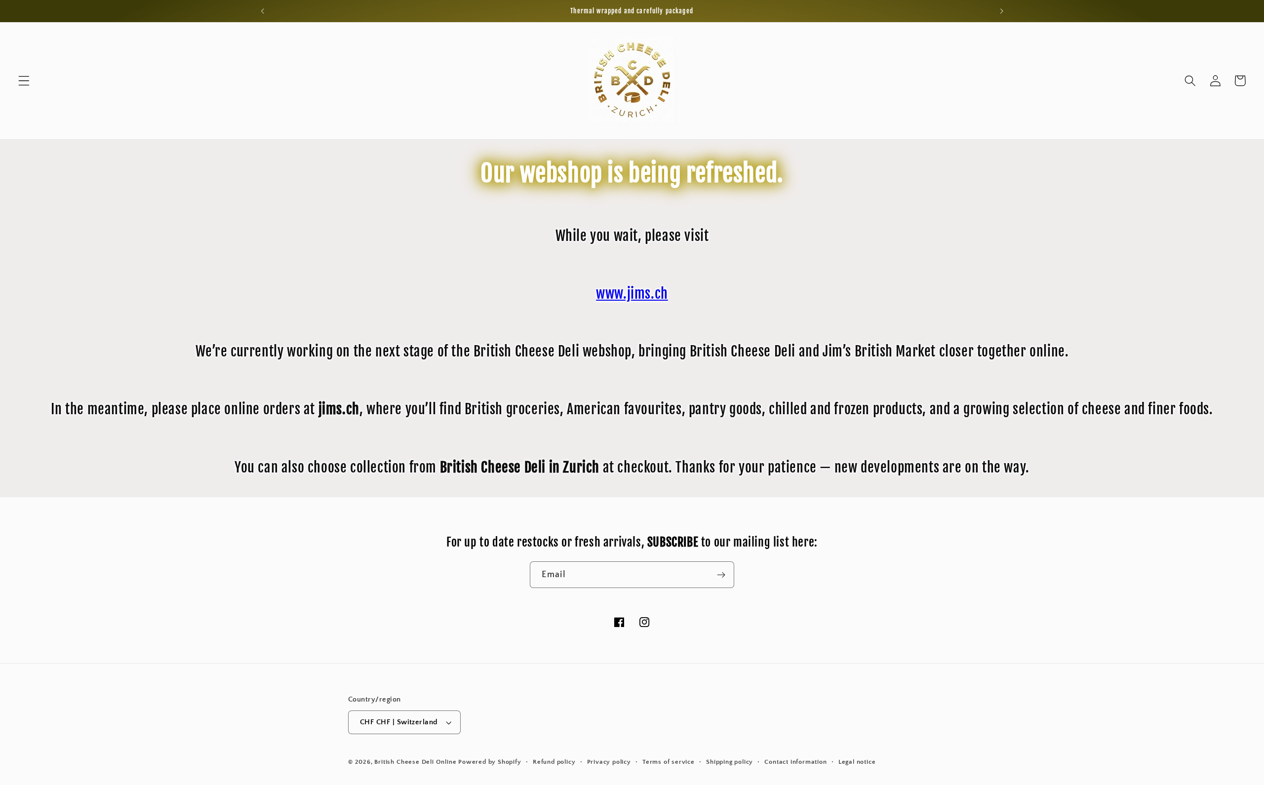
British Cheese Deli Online (415, 761)
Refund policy (554, 761)
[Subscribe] (721, 574)
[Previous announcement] (263, 11)
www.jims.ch (632, 293)
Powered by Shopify (489, 761)
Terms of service (668, 761)
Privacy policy (609, 761)
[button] (24, 80)
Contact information (795, 761)
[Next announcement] (1001, 11)
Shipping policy (729, 761)
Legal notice (857, 761)
